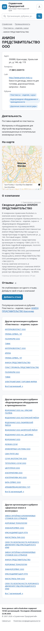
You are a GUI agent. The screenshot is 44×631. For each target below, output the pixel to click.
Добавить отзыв (12, 297)
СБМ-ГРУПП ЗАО (12, 453)
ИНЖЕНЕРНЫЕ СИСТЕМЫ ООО (17, 449)
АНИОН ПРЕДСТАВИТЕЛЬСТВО (17, 362)
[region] (22, 168)
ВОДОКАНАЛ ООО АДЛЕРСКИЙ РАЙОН (21, 430)
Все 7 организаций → (14, 593)
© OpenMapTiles (20, 185)
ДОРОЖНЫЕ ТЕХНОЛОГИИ (16, 523)
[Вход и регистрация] (39, 6)
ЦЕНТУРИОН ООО (12, 468)
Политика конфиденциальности (26, 621)
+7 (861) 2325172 (16, 70)
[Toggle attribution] (39, 184)
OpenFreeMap (9, 185)
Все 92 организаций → (14, 491)
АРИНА (8, 353)
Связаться (6, 621)
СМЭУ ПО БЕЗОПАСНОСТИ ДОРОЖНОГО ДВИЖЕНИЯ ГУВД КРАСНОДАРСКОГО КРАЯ (22, 545)
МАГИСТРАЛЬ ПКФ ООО (15, 537)
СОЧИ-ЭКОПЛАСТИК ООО (16, 458)
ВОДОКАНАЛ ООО (12, 439)
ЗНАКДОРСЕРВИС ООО (14, 528)
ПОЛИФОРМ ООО (12, 339)
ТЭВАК (7, 343)
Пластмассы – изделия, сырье (16, 28)
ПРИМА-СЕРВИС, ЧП (13, 334)
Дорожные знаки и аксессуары (23, 106)
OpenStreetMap (9, 187)
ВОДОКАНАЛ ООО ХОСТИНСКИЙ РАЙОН (22, 417)
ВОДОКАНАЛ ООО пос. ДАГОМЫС (19, 434)
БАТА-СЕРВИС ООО (13, 482)
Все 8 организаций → (14, 386)
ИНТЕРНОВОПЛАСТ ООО (15, 329)
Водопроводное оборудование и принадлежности (24, 100)
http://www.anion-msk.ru (20, 77)
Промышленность (22, 24)
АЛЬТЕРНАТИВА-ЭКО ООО (16, 477)
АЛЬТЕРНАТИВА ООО (13, 473)
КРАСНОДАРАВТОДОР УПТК (16, 532)
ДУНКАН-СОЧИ (11, 444)
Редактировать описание (31, 202)
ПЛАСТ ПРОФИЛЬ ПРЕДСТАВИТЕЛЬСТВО (22, 367)
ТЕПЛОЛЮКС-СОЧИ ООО (15, 463)
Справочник (7, 24)
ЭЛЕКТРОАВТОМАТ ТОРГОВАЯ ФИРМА (21, 381)
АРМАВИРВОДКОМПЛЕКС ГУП (17, 487)
